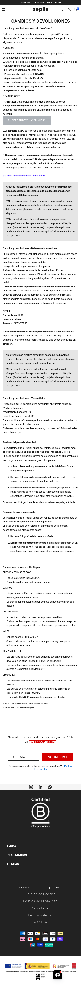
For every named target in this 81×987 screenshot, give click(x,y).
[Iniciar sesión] (69, 9)
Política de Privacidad (40, 901)
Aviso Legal (40, 908)
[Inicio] (40, 9)
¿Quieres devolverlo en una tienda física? (24, 175)
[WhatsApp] (50, 786)
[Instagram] (31, 786)
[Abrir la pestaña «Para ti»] (57, 974)
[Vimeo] (40, 786)
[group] (40, 2)
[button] (63, 9)
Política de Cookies (40, 894)
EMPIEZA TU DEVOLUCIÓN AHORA (26, 120)
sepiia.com (55, 660)
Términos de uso (41, 915)
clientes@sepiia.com (54, 53)
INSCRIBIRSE (57, 757)
